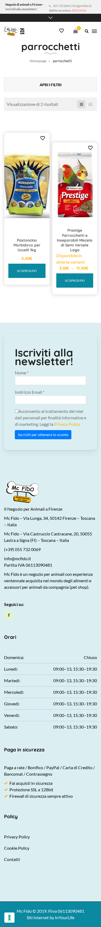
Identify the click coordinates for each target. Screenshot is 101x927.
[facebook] (9, 615)
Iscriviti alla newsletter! (21, 9)
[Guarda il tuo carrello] (75, 31)
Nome (22, 372)
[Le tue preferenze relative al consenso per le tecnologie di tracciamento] (9, 917)
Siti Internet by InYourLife (50, 917)
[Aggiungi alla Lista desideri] (42, 138)
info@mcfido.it (81, 6)
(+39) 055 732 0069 (22, 549)
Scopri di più (27, 271)
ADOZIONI (79, 10)
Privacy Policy (67, 424)
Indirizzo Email (29, 392)
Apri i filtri (50, 84)
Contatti (12, 859)
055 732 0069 (61, 6)
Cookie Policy (16, 848)
